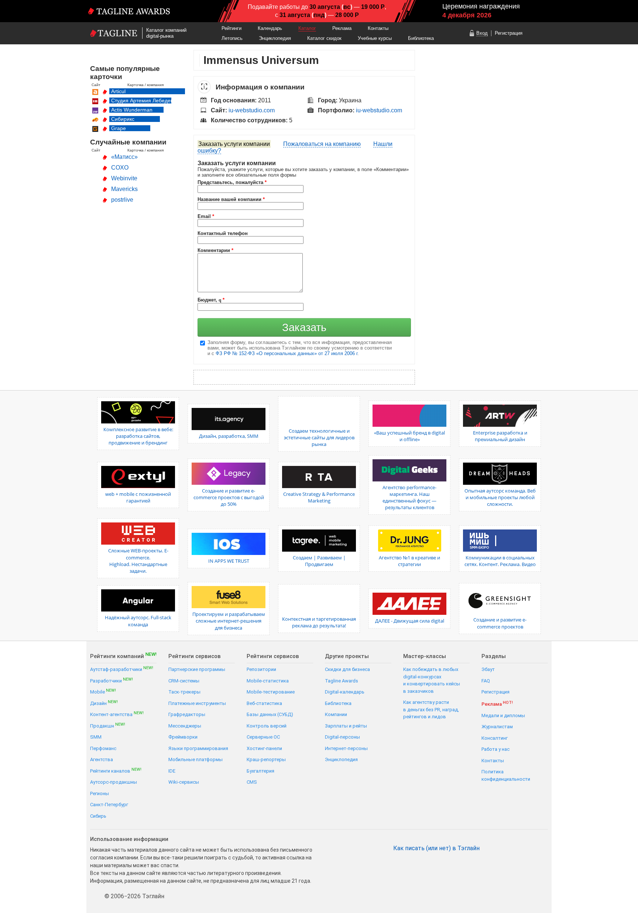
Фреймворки (183, 737)
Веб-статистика (264, 703)
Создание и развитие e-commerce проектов (499, 623)
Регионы (99, 793)
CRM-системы (183, 681)
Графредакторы (186, 714)
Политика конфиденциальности (505, 775)
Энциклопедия (275, 38)
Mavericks (124, 189)
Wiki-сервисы (183, 782)
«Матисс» (124, 157)
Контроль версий (267, 726)
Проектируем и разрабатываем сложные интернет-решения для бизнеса (228, 621)
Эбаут (488, 669)
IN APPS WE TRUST (228, 561)
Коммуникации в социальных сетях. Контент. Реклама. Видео (500, 561)
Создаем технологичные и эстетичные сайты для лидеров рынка (319, 437)
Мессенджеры (184, 726)
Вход (482, 33)
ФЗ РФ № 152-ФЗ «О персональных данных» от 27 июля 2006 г (286, 353)
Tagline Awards (341, 681)
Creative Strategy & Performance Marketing (319, 497)
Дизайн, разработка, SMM (228, 436)
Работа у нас (495, 749)
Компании (336, 714)
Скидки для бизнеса (347, 669)
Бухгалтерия (260, 771)
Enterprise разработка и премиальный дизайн (500, 436)
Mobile (103, 691)
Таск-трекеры (184, 692)
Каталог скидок (324, 38)
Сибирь (98, 816)
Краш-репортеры (266, 759)
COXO (119, 167)
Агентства (101, 759)
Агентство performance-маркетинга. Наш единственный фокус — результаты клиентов (409, 497)
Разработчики (111, 680)
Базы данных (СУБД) (270, 714)
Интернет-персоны (346, 748)
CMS (252, 782)
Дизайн (104, 703)
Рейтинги (231, 28)
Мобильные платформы (195, 759)
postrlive (122, 200)
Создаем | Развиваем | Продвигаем (319, 561)
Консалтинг (494, 738)
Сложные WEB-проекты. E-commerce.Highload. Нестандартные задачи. (138, 560)
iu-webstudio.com (252, 110)
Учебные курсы (375, 38)
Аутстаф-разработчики (121, 669)
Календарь (270, 28)
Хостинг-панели (264, 748)
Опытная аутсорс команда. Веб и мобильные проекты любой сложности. (500, 497)
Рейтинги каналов (115, 770)
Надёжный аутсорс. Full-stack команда (138, 620)
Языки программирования (198, 748)
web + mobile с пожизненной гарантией (138, 497)
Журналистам (497, 726)
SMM (96, 737)
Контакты (378, 28)
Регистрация (508, 33)
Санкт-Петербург (109, 804)
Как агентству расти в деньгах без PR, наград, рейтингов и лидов (431, 709)
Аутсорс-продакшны (113, 782)
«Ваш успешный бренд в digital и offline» (409, 436)
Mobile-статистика (268, 681)
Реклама (341, 28)
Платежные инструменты (197, 703)
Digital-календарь (344, 692)
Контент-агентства (117, 714)
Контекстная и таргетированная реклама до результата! (319, 622)
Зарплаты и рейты (346, 726)
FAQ (485, 681)
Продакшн (107, 725)
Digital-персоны (342, 737)
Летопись (232, 38)
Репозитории (261, 669)
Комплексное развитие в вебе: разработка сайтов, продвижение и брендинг (138, 436)
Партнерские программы (196, 669)
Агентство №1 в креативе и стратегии (409, 561)
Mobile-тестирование (271, 692)
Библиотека (421, 38)
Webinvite (124, 178)
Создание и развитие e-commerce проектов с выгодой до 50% (228, 497)
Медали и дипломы (503, 715)
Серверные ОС (263, 737)
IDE (171, 771)
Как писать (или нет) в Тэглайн (436, 848)
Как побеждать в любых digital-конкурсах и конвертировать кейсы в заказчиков (431, 680)
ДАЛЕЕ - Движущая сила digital (409, 620)
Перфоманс (103, 748)
